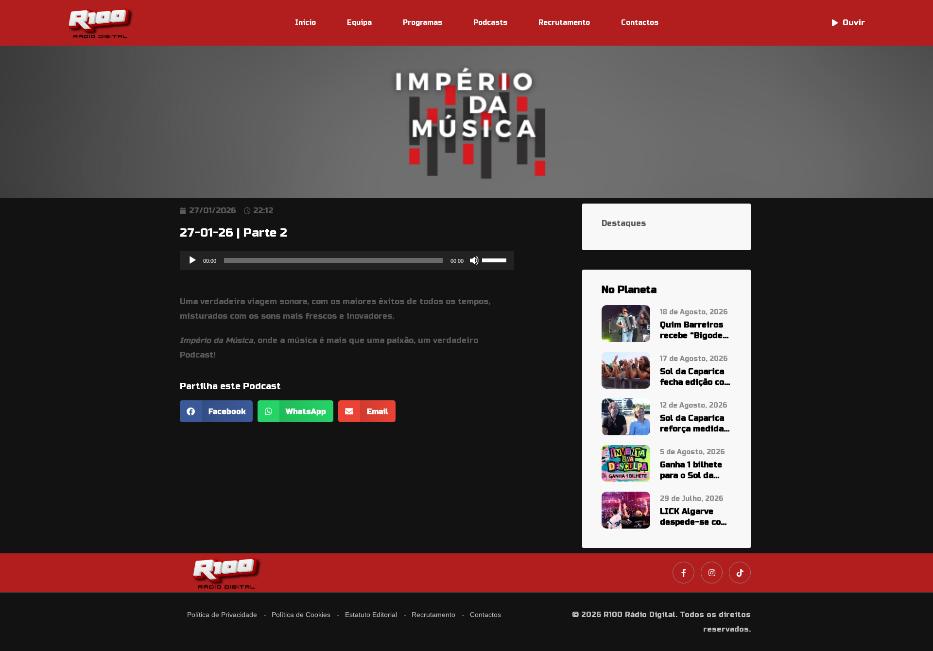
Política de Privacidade (222, 614)
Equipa (359, 22)
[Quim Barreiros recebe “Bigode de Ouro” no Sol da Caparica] (626, 323)
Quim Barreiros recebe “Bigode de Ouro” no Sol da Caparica (692, 330)
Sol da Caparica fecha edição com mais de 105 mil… (695, 377)
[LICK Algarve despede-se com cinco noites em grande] (626, 509)
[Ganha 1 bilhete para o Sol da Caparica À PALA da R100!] (626, 462)
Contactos (639, 22)
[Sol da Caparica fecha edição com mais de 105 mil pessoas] (626, 370)
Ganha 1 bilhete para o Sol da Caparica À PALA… (691, 470)
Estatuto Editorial (371, 614)
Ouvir (854, 22)
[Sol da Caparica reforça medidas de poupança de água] (626, 416)
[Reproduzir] (192, 260)
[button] (216, 411)
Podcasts (490, 22)
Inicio (305, 22)
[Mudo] (474, 260)
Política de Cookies (301, 614)
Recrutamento (564, 22)
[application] (347, 260)
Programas (422, 22)
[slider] (495, 259)
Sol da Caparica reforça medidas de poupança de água (694, 423)
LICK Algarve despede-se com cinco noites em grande (694, 517)
